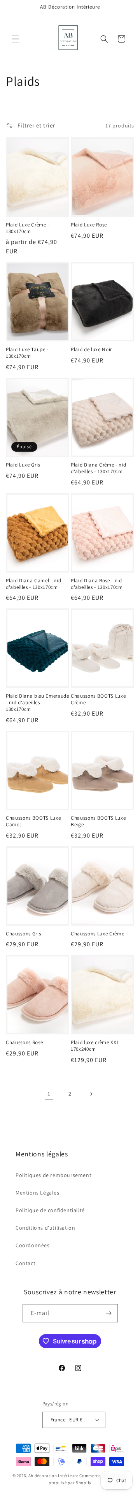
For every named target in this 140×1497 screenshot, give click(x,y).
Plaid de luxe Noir (91, 349)
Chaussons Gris (23, 934)
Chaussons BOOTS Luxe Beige (98, 821)
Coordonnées (33, 1245)
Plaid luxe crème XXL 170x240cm (95, 1045)
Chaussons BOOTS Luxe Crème (98, 699)
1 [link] (49, 1094)
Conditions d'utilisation (45, 1227)
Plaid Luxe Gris (23, 465)
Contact (25, 1263)
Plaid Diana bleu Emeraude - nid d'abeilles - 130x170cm (37, 702)
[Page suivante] (91, 1094)
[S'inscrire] (108, 1313)
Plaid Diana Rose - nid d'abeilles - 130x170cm (97, 584)
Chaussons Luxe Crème (97, 934)
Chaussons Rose (24, 1042)
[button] (15, 39)
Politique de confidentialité (50, 1210)
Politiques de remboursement (53, 1175)
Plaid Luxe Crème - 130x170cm (27, 228)
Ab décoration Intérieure (53, 1475)
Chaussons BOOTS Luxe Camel (33, 821)
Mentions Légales (38, 1192)
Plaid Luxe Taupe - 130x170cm (27, 352)
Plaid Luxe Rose (89, 225)
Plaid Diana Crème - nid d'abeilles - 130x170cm (98, 468)
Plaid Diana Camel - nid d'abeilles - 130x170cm (33, 584)
